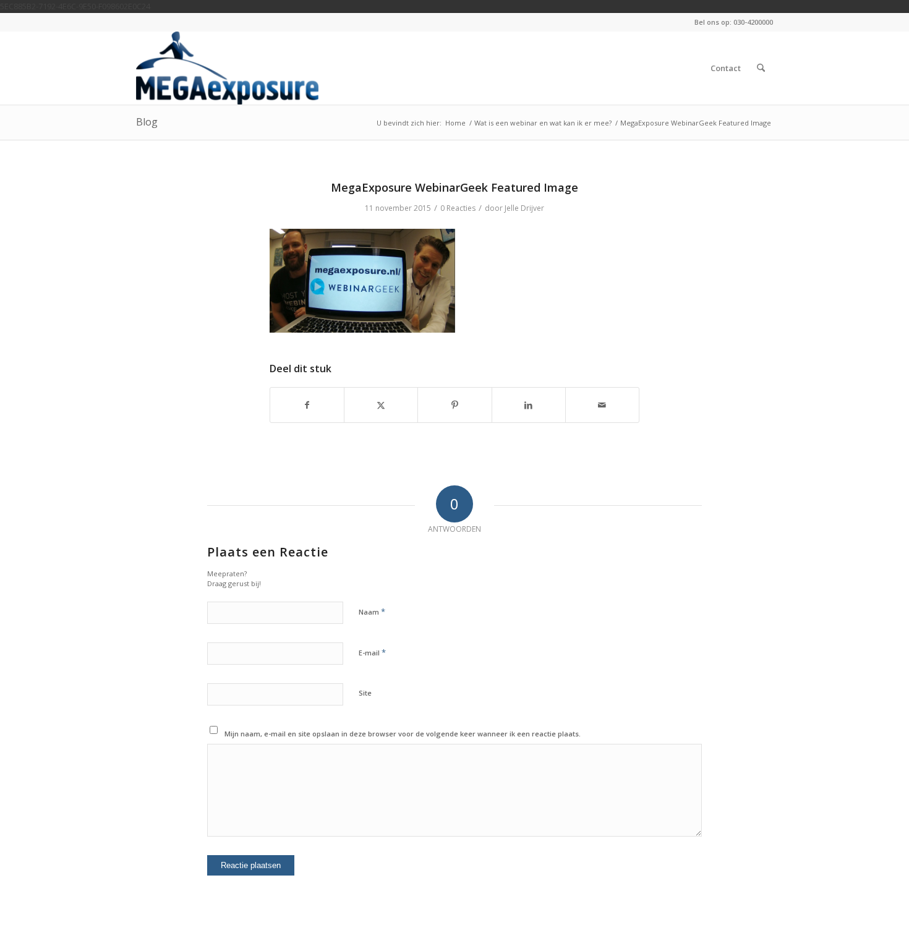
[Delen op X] (380, 405)
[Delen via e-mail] (602, 405)
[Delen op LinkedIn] (528, 405)
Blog (147, 122)
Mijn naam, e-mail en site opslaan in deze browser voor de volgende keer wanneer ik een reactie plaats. (402, 733)
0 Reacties (458, 208)
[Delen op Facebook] (307, 405)
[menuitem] (725, 68)
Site (365, 692)
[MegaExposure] (227, 68)
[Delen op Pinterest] (454, 405)
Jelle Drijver (524, 208)
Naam (372, 611)
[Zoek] (761, 68)
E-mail (372, 652)
